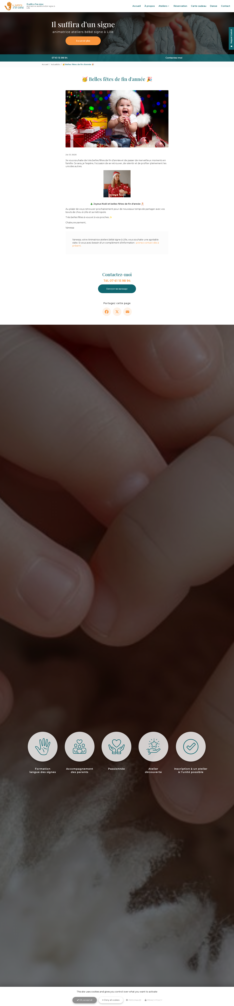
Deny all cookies (111, 1000)
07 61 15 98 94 (60, 58)
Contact (225, 6)
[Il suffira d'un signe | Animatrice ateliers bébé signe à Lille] (14, 6)
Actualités (55, 64)
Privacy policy (154, 1000)
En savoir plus (83, 40)
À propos (149, 6)
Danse (213, 6)
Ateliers (163, 6)
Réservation (180, 6)
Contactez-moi (173, 58)
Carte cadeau (198, 6)
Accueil (136, 6)
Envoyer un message (117, 288)
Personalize (134, 1000)
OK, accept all (85, 1000)
